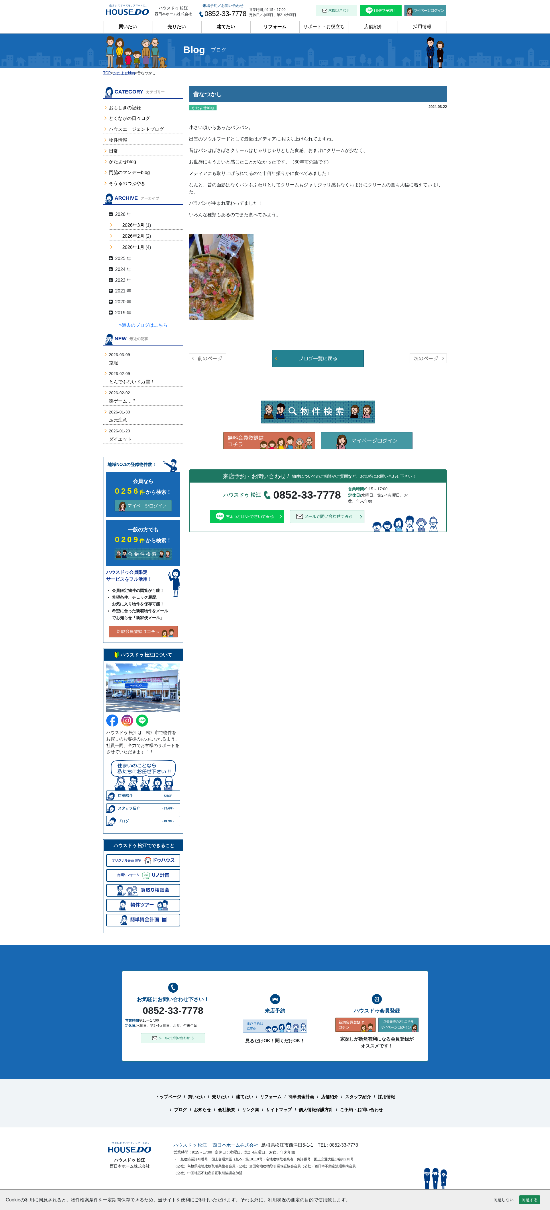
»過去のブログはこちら (143, 325)
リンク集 (250, 1109)
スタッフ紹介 (358, 1096)
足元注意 (118, 419)
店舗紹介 (373, 26)
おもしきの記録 (125, 107)
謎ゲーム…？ (122, 401)
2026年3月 (133, 225)
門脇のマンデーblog (129, 172)
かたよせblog (122, 161)
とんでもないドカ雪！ (132, 381)
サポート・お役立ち (324, 26)
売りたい (177, 26)
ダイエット (120, 439)
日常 (113, 151)
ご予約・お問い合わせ (361, 1109)
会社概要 (226, 1109)
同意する (530, 1199)
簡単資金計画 (301, 1096)
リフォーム (275, 26)
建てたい (226, 26)
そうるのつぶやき (127, 183)
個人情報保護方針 (316, 1109)
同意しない (504, 1199)
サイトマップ (279, 1109)
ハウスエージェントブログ (136, 129)
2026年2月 (133, 236)
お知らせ (202, 1109)
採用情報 (422, 26)
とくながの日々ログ (129, 118)
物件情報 (118, 140)
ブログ (180, 1109)
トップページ (168, 1096)
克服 (113, 362)
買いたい (128, 26)
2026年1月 (133, 247)
